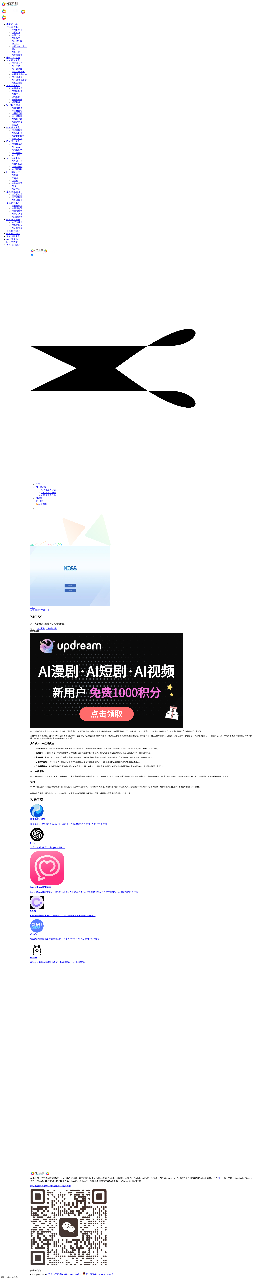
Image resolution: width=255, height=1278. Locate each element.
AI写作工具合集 (48, 490)
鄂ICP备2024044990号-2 (71, 1274)
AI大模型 (34, 610)
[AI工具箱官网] (44, 252)
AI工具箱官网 (52, 1274)
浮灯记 (60, 1186)
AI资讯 (39, 498)
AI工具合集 (41, 487)
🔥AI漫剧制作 (42, 504)
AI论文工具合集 (48, 492)
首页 (38, 484)
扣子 (220, 1178)
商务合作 (43, 1186)
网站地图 (34, 1186)
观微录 (67, 1186)
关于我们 (40, 501)
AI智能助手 (44, 610)
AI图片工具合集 (48, 495)
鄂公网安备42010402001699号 (99, 1274)
